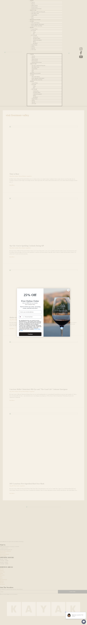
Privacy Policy (37, 329)
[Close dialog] (68, 290)
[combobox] (21, 316)
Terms (21, 330)
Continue (30, 334)
